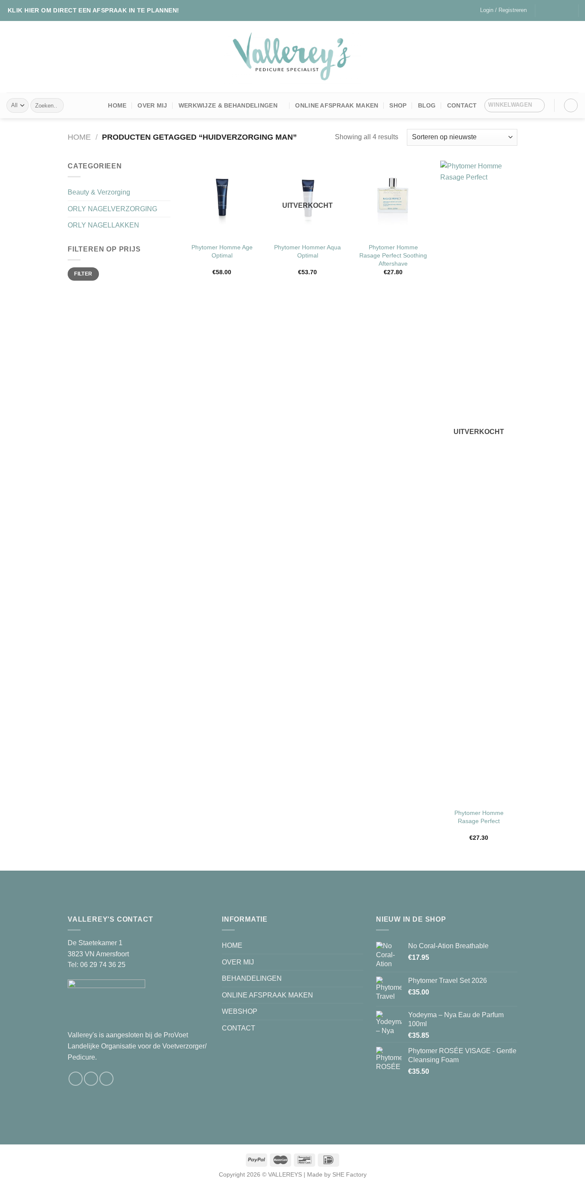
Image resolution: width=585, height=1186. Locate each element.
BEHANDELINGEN (252, 978)
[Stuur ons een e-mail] (558, 10)
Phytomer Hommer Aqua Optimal (307, 251)
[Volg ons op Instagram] (550, 10)
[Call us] (567, 10)
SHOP (397, 105)
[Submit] (55, 105)
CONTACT (238, 1028)
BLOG (427, 105)
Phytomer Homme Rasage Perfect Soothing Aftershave (393, 255)
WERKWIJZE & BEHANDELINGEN (228, 105)
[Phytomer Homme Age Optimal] (221, 199)
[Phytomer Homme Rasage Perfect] (478, 482)
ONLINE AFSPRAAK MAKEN (336, 105)
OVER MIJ (152, 105)
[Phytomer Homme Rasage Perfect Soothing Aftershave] (393, 199)
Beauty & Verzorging (99, 192)
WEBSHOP (239, 1011)
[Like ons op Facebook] (542, 10)
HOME (117, 105)
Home (79, 136)
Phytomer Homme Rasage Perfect (479, 816)
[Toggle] (167, 192)
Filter (83, 274)
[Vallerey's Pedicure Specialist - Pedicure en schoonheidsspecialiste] (292, 57)
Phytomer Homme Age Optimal (222, 251)
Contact (462, 105)
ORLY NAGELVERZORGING (112, 209)
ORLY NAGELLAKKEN (103, 225)
